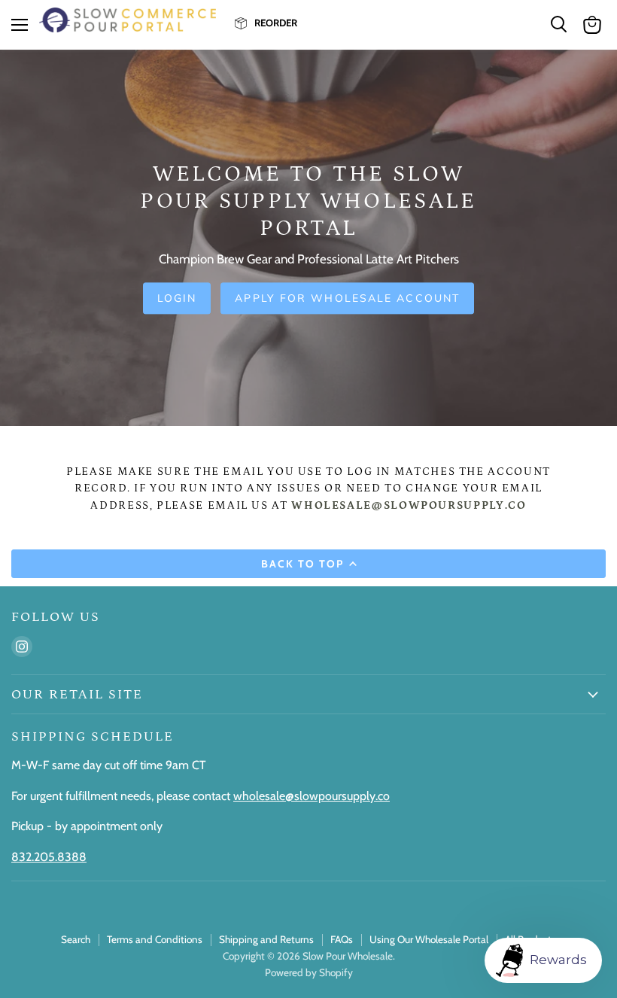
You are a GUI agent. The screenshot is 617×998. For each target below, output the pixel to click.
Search (75, 939)
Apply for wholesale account (347, 299)
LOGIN (177, 299)
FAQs (341, 939)
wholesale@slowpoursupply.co (311, 796)
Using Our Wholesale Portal (428, 939)
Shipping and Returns (266, 939)
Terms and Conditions (154, 939)
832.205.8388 (49, 857)
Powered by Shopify (309, 972)
